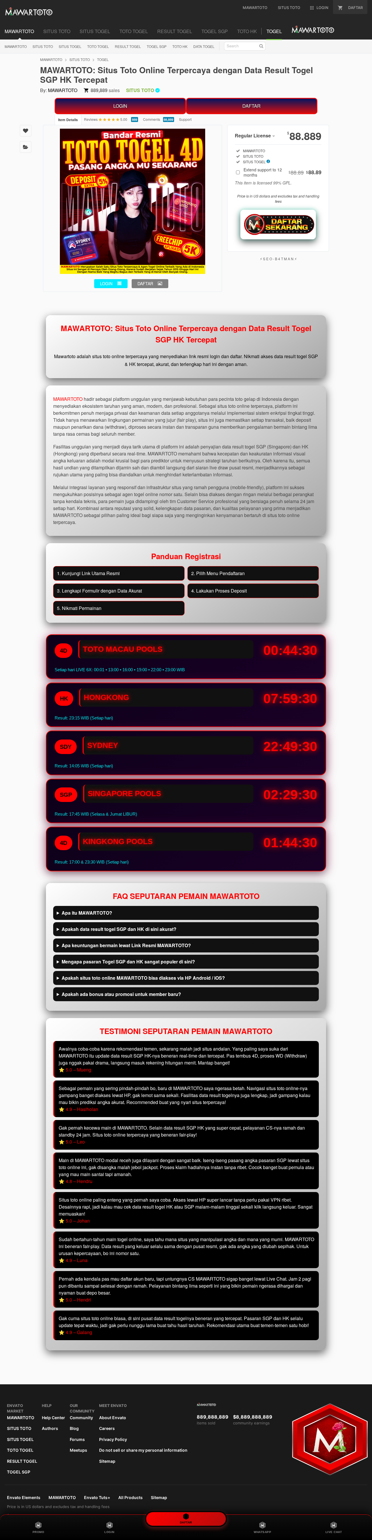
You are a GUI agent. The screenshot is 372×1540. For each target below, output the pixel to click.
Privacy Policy (113, 1439)
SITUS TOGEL (70, 46)
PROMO (38, 1532)
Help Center (53, 1417)
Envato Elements (23, 1497)
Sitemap (107, 1461)
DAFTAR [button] (145, 283)
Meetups (78, 1450)
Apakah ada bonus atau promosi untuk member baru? (121, 994)
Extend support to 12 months (282, 172)
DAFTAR (251, 106)
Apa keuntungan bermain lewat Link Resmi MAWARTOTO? (126, 945)
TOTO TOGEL (98, 46)
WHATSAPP (262, 1532)
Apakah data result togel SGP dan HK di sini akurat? (119, 929)
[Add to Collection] (25, 147)
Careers (107, 1428)
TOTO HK (179, 46)
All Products (130, 1497)
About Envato (112, 1417)
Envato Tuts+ (97, 1497)
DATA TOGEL (203, 46)
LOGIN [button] (106, 283)
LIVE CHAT (334, 1532)
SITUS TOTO (43, 46)
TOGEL (103, 59)
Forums (77, 1439)
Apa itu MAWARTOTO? (87, 912)
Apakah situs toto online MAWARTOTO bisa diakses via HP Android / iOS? (143, 977)
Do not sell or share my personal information (143, 1450)
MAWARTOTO (16, 46)
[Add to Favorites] (25, 131)
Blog (74, 1428)
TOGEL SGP (157, 46)
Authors (50, 1428)
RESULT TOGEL (128, 46)
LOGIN (120, 106)
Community (81, 1417)
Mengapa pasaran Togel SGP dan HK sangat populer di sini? (128, 961)
